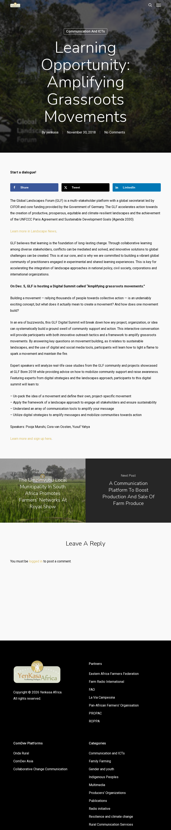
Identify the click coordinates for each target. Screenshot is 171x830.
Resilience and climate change (111, 817)
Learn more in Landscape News (33, 231)
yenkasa (52, 132)
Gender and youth (101, 769)
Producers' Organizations (107, 793)
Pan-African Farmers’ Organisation (114, 705)
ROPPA (94, 721)
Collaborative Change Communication (40, 769)
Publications (98, 801)
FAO (92, 690)
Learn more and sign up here (31, 439)
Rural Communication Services (111, 824)
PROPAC (95, 713)
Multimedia (97, 785)
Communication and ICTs (85, 31)
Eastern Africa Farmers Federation (114, 674)
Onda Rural (21, 753)
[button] (158, 5)
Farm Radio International (106, 682)
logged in (36, 561)
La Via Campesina (102, 697)
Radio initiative (99, 809)
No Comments (114, 132)
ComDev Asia (23, 761)
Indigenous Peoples (103, 777)
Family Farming (100, 761)
